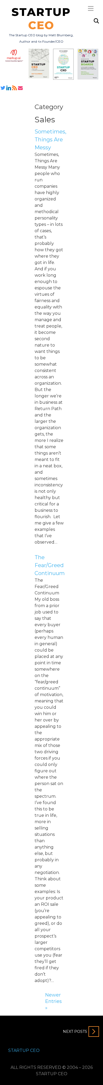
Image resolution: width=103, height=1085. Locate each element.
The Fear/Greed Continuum (50, 565)
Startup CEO (24, 1050)
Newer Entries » (53, 1001)
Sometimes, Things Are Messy (50, 139)
